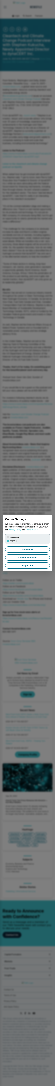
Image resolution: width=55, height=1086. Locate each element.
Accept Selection (27, 557)
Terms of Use (31, 530)
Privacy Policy (14, 530)
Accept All (27, 549)
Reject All (27, 565)
